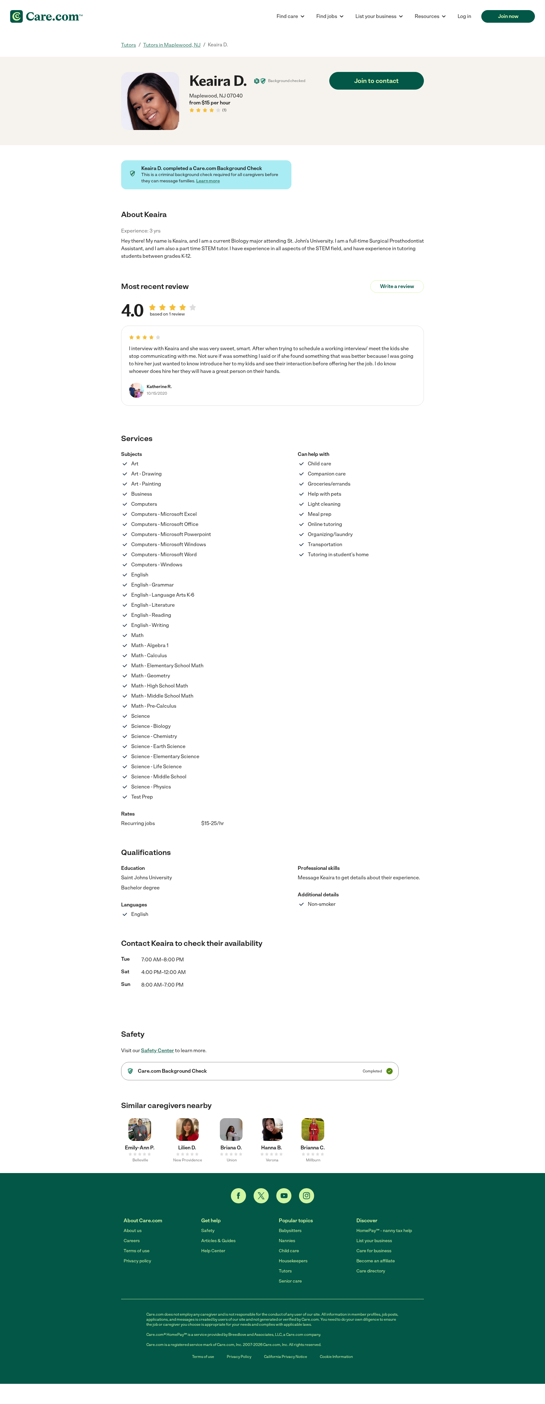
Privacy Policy (239, 1356)
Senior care (290, 1281)
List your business (374, 1240)
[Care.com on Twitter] (261, 1195)
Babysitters (290, 1230)
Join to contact (376, 81)
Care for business (373, 1251)
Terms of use (136, 1251)
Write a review (397, 286)
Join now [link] (508, 16)
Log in (464, 16)
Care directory (370, 1271)
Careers (132, 1240)
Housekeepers (293, 1261)
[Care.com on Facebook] (238, 1195)
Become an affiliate (375, 1261)
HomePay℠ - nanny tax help (384, 1230)
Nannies (287, 1240)
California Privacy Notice (285, 1356)
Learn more (208, 181)
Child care (289, 1251)
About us (133, 1230)
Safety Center (157, 1050)
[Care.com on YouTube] (283, 1195)
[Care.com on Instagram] (306, 1195)
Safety (207, 1230)
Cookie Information (336, 1356)
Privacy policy (137, 1261)
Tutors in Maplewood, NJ (172, 45)
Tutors (128, 45)
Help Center (213, 1251)
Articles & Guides (218, 1240)
